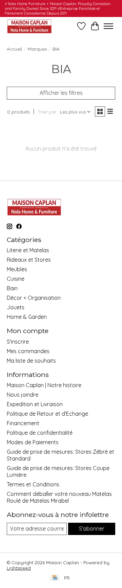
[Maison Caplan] (29, 26)
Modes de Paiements (33, 442)
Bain (12, 288)
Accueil (14, 49)
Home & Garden (27, 316)
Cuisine (15, 278)
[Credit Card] (54, 578)
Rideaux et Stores (29, 259)
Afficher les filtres (61, 92)
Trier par (47, 112)
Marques (37, 49)
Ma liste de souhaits (31, 360)
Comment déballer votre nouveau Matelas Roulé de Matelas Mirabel (59, 497)
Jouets (15, 307)
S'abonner (91, 528)
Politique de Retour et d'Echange (47, 413)
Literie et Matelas (28, 250)
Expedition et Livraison (35, 404)
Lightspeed (19, 568)
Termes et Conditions (33, 484)
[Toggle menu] (108, 26)
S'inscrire (18, 341)
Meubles (17, 269)
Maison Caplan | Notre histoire (44, 385)
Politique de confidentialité (40, 432)
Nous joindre (22, 394)
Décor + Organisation (34, 297)
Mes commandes (28, 351)
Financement (23, 423)
